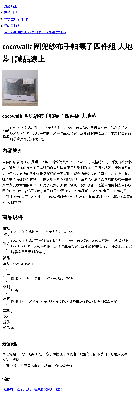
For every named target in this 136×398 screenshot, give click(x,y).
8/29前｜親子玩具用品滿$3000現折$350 (33, 389)
